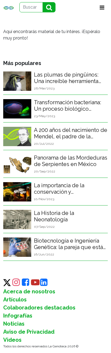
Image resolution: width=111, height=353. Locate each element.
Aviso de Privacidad (28, 332)
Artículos (15, 299)
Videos (12, 340)
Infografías (17, 315)
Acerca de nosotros (29, 291)
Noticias (14, 323)
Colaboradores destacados (39, 307)
